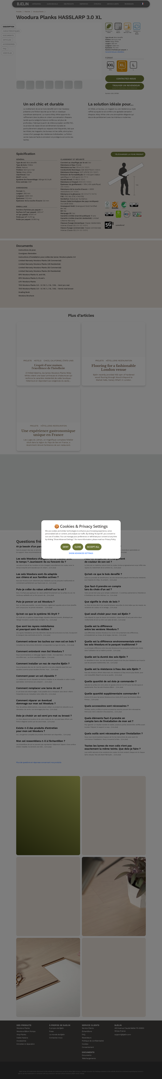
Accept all (93, 546)
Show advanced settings (81, 553)
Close (78, 546)
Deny (65, 546)
